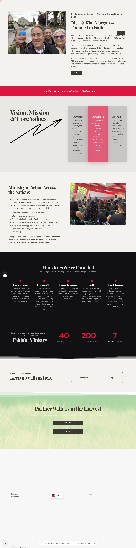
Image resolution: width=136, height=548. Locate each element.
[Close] (94, 543)
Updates (77, 73)
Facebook (15, 494)
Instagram (15, 497)
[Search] (5, 543)
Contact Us (68, 423)
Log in (91, 494)
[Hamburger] (14, 33)
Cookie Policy (86, 543)
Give (120, 33)
